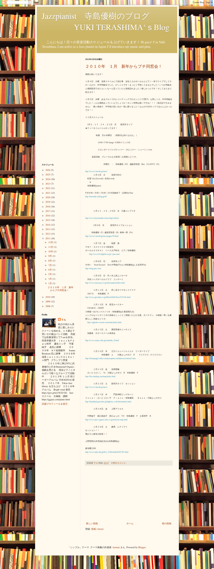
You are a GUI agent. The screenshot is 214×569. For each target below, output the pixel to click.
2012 (48, 233)
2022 (48, 188)
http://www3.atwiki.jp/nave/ (96, 171)
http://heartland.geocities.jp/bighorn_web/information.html (108, 401)
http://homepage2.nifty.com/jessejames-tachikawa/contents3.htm (110, 358)
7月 (50, 265)
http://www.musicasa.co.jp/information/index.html (105, 283)
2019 (48, 201)
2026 (48, 170)
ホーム (129, 523)
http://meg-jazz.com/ (93, 268)
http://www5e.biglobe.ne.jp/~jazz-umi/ (104, 254)
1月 (50, 283)
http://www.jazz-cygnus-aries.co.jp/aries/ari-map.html (106, 419)
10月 (51, 251)
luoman (116, 547)
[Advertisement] (128, 493)
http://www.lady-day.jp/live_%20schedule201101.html (106, 452)
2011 (48, 238)
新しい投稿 (92, 523)
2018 (48, 206)
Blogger (142, 547)
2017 (48, 211)
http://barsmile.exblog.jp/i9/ (96, 196)
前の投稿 (166, 523)
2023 (48, 183)
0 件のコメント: (119, 463)
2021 (48, 192)
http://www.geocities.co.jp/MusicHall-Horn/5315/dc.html (107, 297)
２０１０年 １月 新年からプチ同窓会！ (123, 66)
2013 (48, 229)
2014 (48, 224)
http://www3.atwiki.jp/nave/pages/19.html (101, 236)
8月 (50, 260)
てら (63, 319)
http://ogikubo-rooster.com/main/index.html (104, 322)
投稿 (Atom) (97, 528)
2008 (48, 306)
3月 (50, 278)
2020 (48, 197)
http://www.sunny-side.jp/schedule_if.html (102, 340)
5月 (50, 274)
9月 (50, 255)
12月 (51, 242)
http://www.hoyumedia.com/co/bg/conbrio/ (102, 218)
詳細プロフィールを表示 (55, 403)
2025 (48, 174)
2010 (48, 297)
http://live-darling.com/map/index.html (100, 376)
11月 (51, 246)
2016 (48, 215)
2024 (48, 179)
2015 (48, 220)
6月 (50, 269)
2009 (48, 301)
